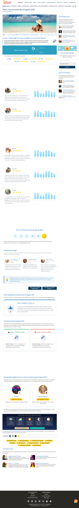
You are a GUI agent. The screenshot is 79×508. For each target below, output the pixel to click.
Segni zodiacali (37, 445)
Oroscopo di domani (24, 440)
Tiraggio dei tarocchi (33, 443)
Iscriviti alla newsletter (22, 428)
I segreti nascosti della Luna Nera (68, 86)
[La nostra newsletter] (73, 6)
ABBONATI (67, 67)
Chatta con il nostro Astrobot (37, 428)
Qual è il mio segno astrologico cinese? (68, 81)
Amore (34, 2)
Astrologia (59, 2)
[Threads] (36, 501)
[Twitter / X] (15, 436)
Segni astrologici (51, 2)
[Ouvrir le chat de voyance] (76, 501)
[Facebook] (28, 501)
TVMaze (29, 409)
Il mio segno (60, 6)
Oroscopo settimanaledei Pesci (49, 288)
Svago (56, 34)
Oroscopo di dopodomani (37, 440)
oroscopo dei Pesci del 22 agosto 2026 (13, 431)
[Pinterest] (39, 501)
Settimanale (13, 6)
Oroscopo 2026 (25, 6)
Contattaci (46, 494)
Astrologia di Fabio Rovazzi (69, 31)
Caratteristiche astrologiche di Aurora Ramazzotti (69, 91)
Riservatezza (42, 504)
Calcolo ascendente (43, 6)
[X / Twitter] (43, 501)
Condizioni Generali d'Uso (33, 497)
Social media (46, 497)
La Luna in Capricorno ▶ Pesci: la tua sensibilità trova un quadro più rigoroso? (23, 34)
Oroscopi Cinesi (28, 2)
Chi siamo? (32, 495)
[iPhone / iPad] (47, 501)
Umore (41, 34)
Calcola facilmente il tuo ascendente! (68, 41)
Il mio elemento (68, 6)
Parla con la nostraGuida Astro (35, 288)
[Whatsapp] (12, 436)
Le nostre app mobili (46, 496)
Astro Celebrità (42, 2)
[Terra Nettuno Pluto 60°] (38, 54)
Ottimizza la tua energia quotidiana (68, 97)
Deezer (33, 409)
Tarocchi (66, 2)
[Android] (50, 501)
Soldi (49, 34)
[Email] (18, 436)
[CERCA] (75, 6)
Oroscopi (20, 2)
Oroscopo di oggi (6, 6)
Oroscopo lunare (34, 6)
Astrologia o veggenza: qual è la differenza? (68, 27)
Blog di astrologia (53, 6)
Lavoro (52, 34)
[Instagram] (32, 501)
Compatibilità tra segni (25, 445)
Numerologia (72, 2)
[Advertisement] (29, 74)
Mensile (19, 6)
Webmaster (48, 504)
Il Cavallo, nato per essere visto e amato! (68, 36)
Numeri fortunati (45, 443)
